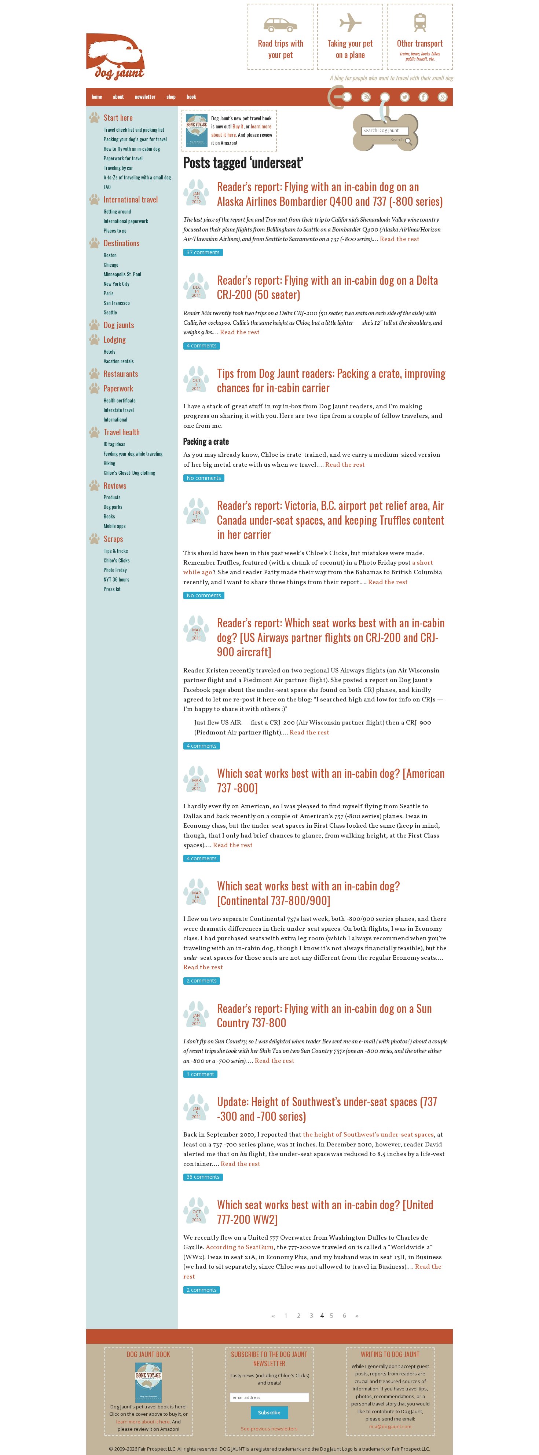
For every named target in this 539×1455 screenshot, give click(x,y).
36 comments (203, 1177)
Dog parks (113, 506)
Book (191, 96)
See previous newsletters (269, 1428)
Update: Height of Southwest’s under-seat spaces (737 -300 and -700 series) (327, 1108)
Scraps (113, 538)
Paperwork (118, 388)
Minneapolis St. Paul (122, 274)
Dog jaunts (119, 324)
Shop (171, 96)
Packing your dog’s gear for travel (135, 139)
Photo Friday (115, 569)
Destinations (122, 242)
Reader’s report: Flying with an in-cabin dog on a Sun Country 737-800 (324, 1015)
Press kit (112, 588)
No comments (204, 477)
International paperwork (126, 221)
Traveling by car (118, 167)
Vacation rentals (119, 361)
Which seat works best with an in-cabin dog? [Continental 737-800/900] (308, 892)
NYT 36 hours (116, 579)
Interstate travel (119, 409)
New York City (116, 283)
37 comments (203, 252)
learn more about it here (143, 1421)
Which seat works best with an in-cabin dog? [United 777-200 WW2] (325, 1211)
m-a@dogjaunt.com (390, 1426)
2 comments (202, 980)
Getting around (117, 211)
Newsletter (145, 96)
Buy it (237, 126)
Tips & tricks (116, 550)
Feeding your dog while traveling (133, 453)
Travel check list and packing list (134, 129)
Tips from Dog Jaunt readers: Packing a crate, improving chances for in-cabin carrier (331, 380)
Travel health (122, 431)
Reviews (115, 485)
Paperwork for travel (123, 158)
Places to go (115, 230)
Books (109, 516)
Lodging (115, 339)
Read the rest (399, 239)
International (115, 419)
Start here (118, 117)
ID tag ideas (114, 444)
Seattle (110, 312)
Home (97, 96)
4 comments (202, 345)
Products (112, 497)
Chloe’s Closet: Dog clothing (129, 472)
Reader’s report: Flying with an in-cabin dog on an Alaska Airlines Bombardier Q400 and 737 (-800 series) (330, 193)
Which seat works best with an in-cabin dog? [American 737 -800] (331, 780)
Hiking (109, 463)
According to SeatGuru (240, 1247)
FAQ (107, 186)
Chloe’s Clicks (117, 560)
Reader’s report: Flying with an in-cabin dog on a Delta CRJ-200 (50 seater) (327, 287)
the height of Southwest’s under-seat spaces (368, 1134)
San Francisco (117, 302)
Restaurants (121, 373)
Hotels (109, 351)
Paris (109, 293)
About (118, 96)
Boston (110, 255)
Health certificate (120, 400)
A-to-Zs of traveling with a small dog (137, 177)
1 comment (200, 1074)
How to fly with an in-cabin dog (132, 148)
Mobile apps (115, 525)
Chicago (111, 264)
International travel (131, 199)
